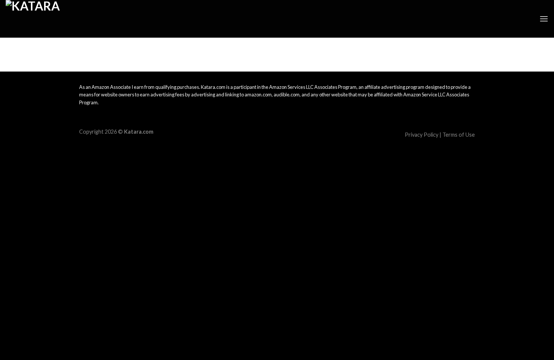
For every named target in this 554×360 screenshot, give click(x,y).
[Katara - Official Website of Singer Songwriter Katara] (43, 19)
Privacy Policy (421, 134)
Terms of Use (458, 134)
